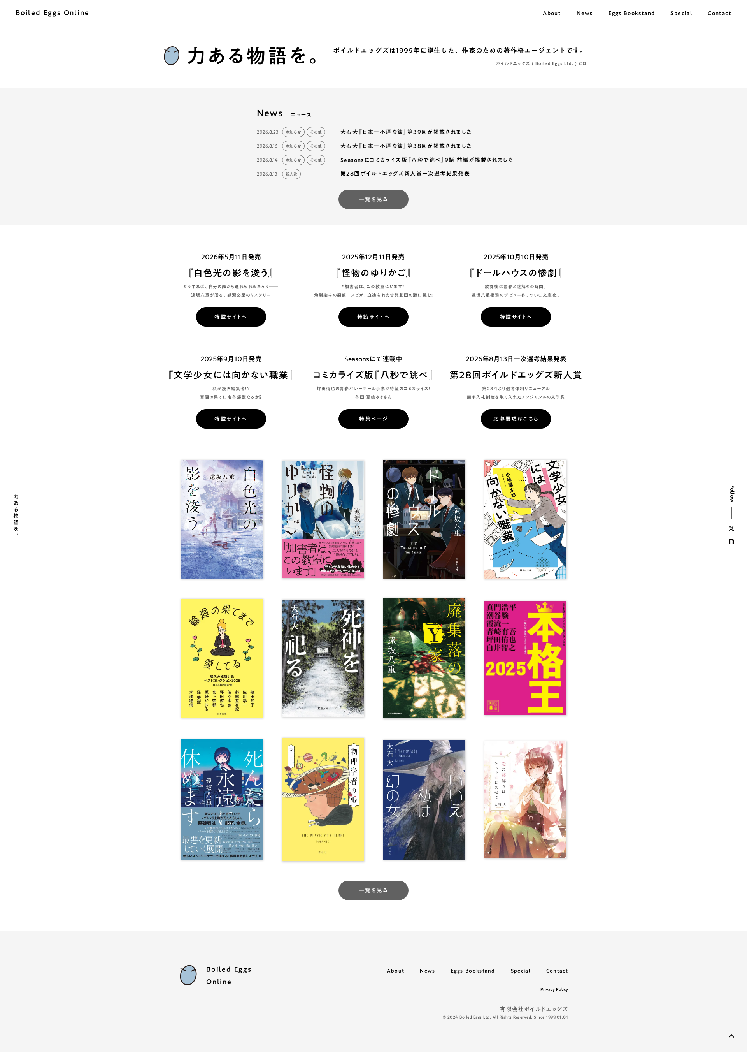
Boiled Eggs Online (52, 13)
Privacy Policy (554, 989)
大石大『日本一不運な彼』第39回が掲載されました (406, 132)
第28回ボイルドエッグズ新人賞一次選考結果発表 (405, 173)
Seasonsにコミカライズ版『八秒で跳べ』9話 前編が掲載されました (428, 160)
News (427, 971)
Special (521, 971)
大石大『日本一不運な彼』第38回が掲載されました (406, 146)
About (396, 971)
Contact (557, 971)
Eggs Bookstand (473, 971)
